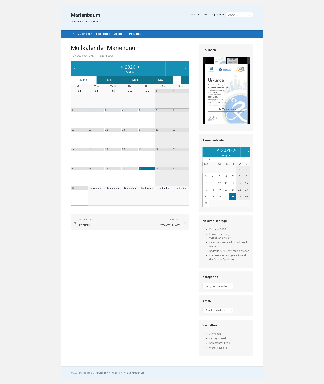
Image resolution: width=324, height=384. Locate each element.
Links (205, 14)
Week (135, 79)
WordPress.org (218, 347)
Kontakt (195, 14)
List (109, 79)
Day (160, 79)
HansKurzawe (105, 55)
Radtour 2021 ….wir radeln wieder (229, 250)
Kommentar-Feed (219, 343)
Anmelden (215, 333)
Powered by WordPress (108, 372)
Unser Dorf (85, 33)
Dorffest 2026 (217, 229)
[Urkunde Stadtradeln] (220, 60)
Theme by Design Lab (134, 372)
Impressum (217, 14)
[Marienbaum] (73, 34)
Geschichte (103, 33)
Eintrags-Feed (217, 338)
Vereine (118, 33)
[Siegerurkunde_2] (233, 60)
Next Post (170, 222)
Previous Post (86, 222)
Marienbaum (85, 15)
